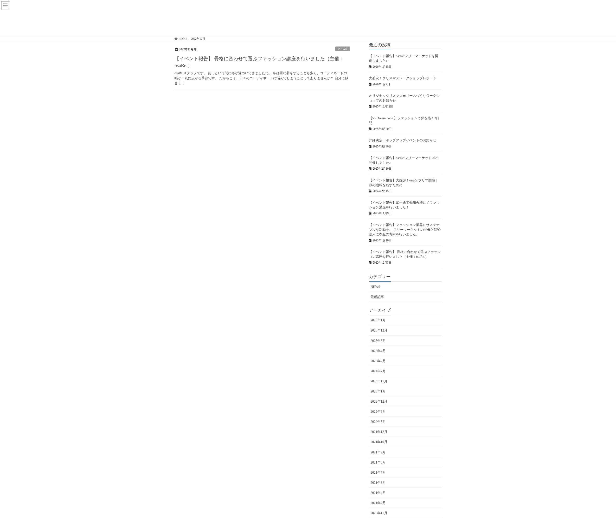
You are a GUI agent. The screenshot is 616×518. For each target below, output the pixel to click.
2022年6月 (378, 411)
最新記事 (377, 297)
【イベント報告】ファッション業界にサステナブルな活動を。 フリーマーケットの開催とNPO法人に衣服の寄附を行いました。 (405, 229)
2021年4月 (378, 493)
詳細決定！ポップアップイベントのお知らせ (402, 140)
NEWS (342, 49)
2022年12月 (379, 401)
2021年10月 (379, 442)
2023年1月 (378, 391)
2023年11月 (379, 381)
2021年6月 (378, 483)
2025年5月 (378, 341)
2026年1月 (378, 320)
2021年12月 (379, 432)
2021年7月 (378, 472)
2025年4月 (378, 351)
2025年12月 (379, 330)
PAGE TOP (598, 498)
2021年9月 (378, 452)
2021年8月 (378, 462)
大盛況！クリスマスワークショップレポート (402, 78)
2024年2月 (378, 371)
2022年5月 (378, 422)
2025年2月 (378, 361)
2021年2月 (378, 503)
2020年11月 (379, 513)
